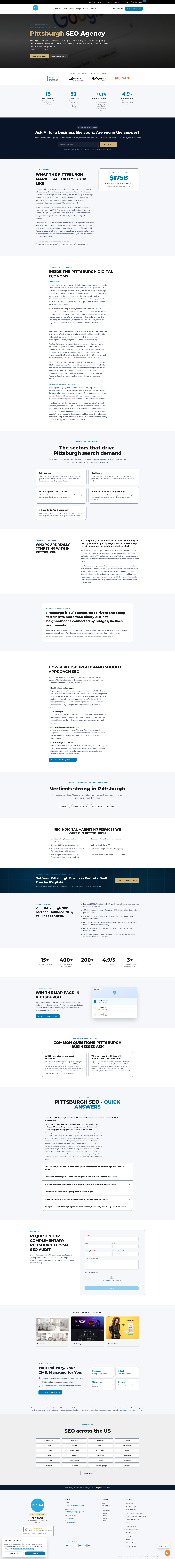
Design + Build (81, 9)
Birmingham (100, 1450)
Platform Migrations (132, 1529)
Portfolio (116, 2)
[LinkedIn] (71, 1545)
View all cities (88, 1473)
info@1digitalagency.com (74, 1505)
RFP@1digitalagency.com (74, 1512)
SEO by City (38, 24)
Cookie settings (154, 1556)
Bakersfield (127, 1445)
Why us (125, 2)
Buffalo (74, 1455)
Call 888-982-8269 (59, 56)
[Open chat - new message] (163, 1547)
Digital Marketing (131, 1526)
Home (32, 24)
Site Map (120, 1556)
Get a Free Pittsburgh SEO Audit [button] (63, 760)
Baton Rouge (74, 1450)
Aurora (74, 1445)
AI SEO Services (131, 1510)
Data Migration (130, 1533)
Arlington (127, 1440)
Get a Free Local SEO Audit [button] (48, 1016)
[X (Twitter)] (76, 1545)
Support (104, 1513)
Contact (104, 1521)
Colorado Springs (101, 1466)
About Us (104, 1503)
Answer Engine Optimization (134, 1513)
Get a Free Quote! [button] (134, 9)
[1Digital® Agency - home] (37, 1505)
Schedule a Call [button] (71, 1522)
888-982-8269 (118, 9)
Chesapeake (74, 1461)
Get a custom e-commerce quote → (131, 1410)
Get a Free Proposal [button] (39, 56)
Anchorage (100, 1440)
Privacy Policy (134, 1556)
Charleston (127, 1455)
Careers (104, 1515)
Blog (108, 2)
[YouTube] (89, 1545)
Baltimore (48, 1450)
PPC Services (130, 1523)
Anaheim (74, 1440)
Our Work (92, 2)
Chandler (100, 1455)
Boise (127, 1450)
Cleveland (74, 1466)
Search (57, 9)
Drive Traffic (68, 9)
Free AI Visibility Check (133, 1520)
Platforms (93, 9)
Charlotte (48, 1461)
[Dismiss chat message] (170, 1545)
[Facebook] (67, 1545)
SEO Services (130, 1503)
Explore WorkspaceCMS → (50, 1392)
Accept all (35, 1553)
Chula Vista (127, 1461)
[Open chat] (169, 1553)
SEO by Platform (131, 1546)
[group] (37, 1518)
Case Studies (106, 1510)
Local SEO (129, 1536)
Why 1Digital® (106, 1505)
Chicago (101, 1461)
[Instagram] (85, 1545)
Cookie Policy (144, 1556)
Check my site (108, 144)
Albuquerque (48, 1440)
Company (101, 2)
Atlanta (48, 1445)
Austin (100, 1445)
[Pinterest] (80, 1545)
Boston (48, 1455)
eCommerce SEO (131, 1506)
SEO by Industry (131, 1543)
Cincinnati (48, 1466)
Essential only (14, 1553)
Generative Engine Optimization (136, 1516)
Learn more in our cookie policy (23, 1549)
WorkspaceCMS (137, 2)
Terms (126, 1556)
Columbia (126, 1466)
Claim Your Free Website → (127, 880)
